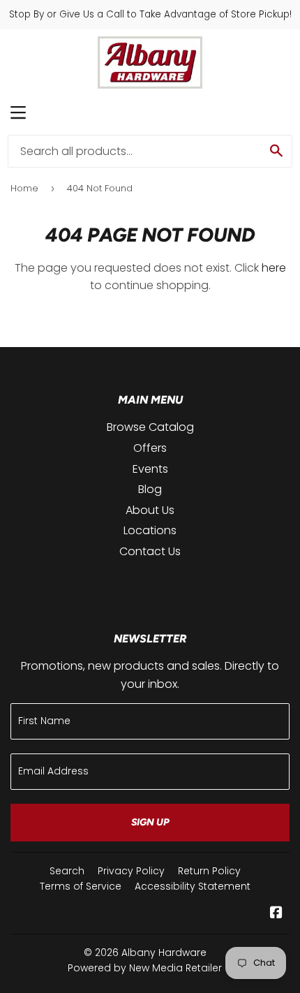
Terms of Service (80, 886)
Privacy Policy (131, 871)
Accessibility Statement (192, 886)
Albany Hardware (164, 952)
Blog (150, 489)
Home (24, 188)
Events (150, 469)
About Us (150, 510)
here (274, 268)
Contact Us (150, 551)
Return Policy (209, 871)
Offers (150, 448)
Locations (150, 530)
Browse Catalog (150, 427)
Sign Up (150, 822)
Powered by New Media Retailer (145, 968)
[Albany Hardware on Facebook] (276, 914)
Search (67, 871)
